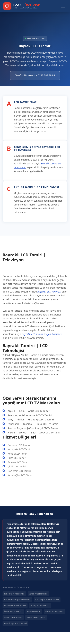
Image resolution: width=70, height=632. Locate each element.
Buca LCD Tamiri (17, 457)
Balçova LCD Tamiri (18, 462)
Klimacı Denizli (33, 611)
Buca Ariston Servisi (54, 611)
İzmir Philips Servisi (13, 611)
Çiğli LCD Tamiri (17, 466)
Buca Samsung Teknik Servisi (17, 599)
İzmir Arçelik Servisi (38, 593)
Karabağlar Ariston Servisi (47, 599)
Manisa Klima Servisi (36, 617)
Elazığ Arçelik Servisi (40, 605)
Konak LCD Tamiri (18, 453)
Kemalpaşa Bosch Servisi (15, 623)
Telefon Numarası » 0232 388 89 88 (35, 75)
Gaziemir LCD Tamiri (19, 470)
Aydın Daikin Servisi (13, 617)
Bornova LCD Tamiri (19, 445)
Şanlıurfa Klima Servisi (14, 593)
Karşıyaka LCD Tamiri (19, 449)
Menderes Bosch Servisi (15, 605)
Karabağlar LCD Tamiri (20, 475)
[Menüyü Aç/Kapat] (63, 6)
